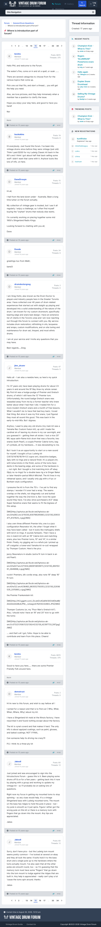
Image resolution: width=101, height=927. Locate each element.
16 (40, 46)
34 (57, 46)
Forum (58, 4)
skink (82, 51)
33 (53, 46)
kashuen (78, 162)
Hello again (83, 72)
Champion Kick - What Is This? (85, 47)
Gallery (70, 4)
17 (44, 46)
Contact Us (31, 924)
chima (77, 156)
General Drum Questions (23, 23)
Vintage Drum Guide (14, 924)
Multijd (82, 99)
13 (27, 46)
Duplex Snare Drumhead (84, 83)
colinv (77, 151)
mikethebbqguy (81, 146)
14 (31, 46)
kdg (81, 67)
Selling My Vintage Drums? (86, 95)
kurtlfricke (82, 138)
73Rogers (83, 74)
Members (59, 9)
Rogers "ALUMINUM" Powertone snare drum (86, 60)
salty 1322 (84, 87)
